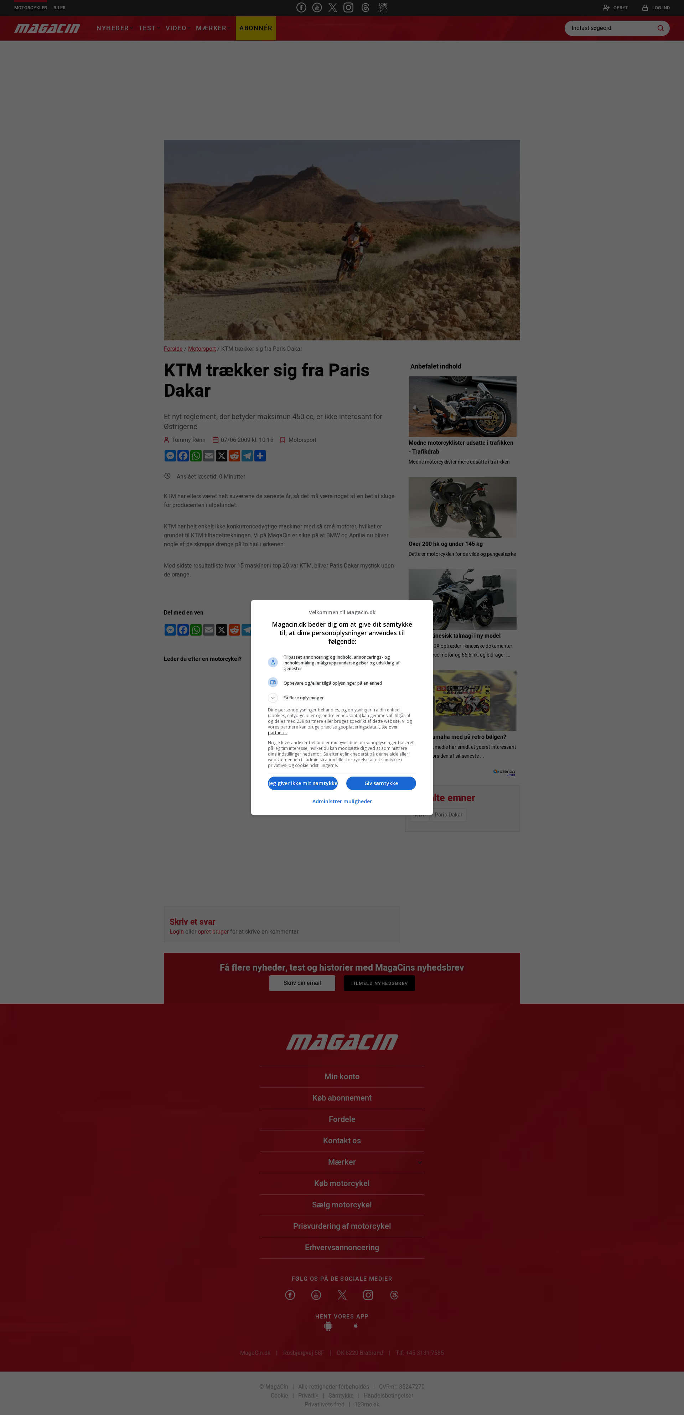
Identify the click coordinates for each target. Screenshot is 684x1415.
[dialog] (342, 707)
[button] (342, 698)
